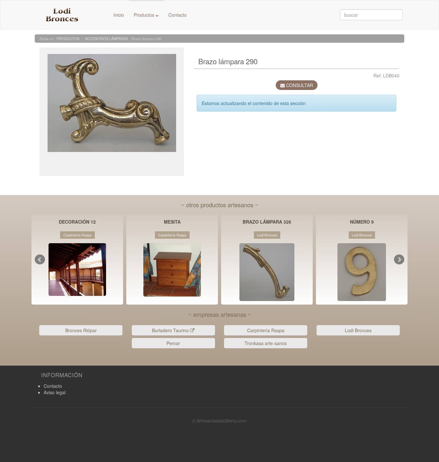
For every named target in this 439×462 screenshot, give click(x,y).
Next (399, 259)
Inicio (118, 15)
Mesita (172, 222)
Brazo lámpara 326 (267, 222)
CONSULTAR (299, 85)
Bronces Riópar (81, 330)
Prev (40, 259)
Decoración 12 (77, 222)
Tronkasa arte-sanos (266, 343)
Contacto (177, 15)
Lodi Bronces (358, 330)
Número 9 (362, 222)
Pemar (173, 343)
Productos (145, 15)
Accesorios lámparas (106, 38)
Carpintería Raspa (265, 330)
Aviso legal (55, 392)
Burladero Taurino (171, 330)
